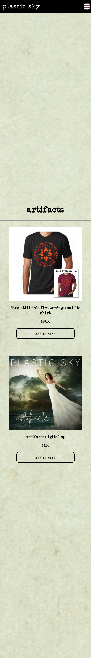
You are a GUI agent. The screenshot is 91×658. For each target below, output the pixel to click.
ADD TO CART (45, 334)
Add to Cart (45, 457)
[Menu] (87, 6)
